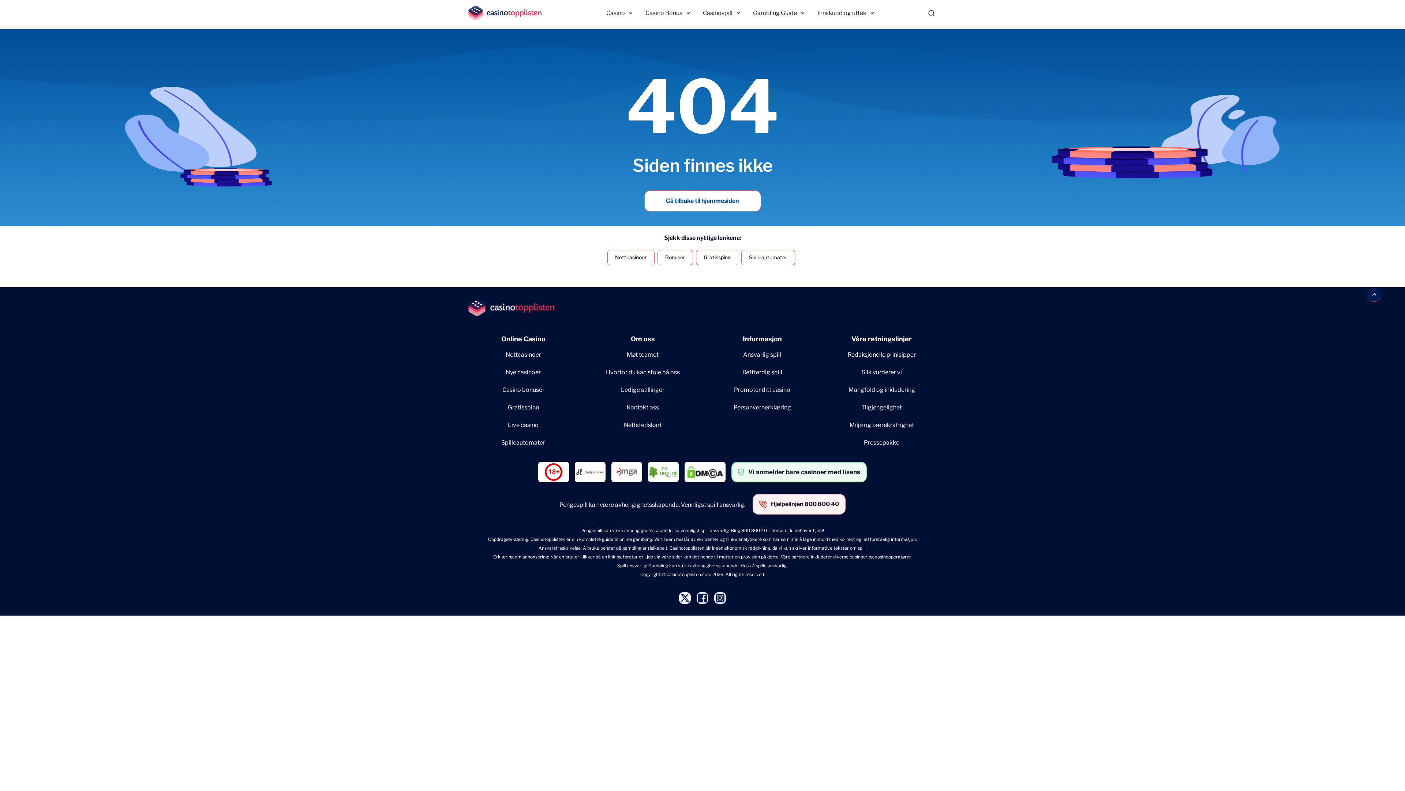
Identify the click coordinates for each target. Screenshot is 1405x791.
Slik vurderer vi (882, 372)
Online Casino (523, 339)
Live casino (523, 425)
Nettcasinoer (631, 257)
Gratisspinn (717, 257)
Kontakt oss (643, 407)
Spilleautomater (768, 257)
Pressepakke (881, 442)
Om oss (643, 339)
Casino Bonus (663, 13)
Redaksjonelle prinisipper (882, 354)
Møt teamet (643, 354)
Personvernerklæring (762, 407)
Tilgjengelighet (881, 407)
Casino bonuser (523, 389)
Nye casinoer (523, 372)
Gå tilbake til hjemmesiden (702, 200)
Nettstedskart (643, 425)
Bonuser (675, 257)
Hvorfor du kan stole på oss (643, 372)
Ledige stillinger (642, 389)
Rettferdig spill (762, 372)
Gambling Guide (775, 13)
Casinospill (718, 13)
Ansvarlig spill (762, 354)
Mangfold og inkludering (881, 389)
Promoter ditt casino (762, 389)
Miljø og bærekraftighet (882, 425)
